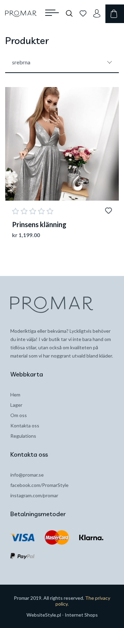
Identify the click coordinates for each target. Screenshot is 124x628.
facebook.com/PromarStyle (39, 485)
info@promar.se (27, 475)
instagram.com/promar (34, 495)
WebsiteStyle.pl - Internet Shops (62, 615)
